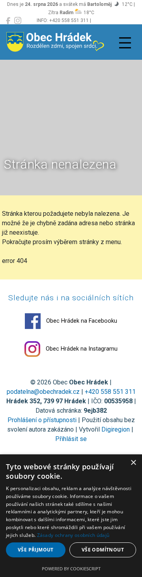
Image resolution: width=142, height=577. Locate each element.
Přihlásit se (71, 439)
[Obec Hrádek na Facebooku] (8, 21)
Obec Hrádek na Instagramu (81, 348)
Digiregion (115, 429)
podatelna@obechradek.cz (43, 391)
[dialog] (71, 515)
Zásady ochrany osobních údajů (73, 535)
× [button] (133, 463)
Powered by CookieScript (71, 568)
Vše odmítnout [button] (103, 549)
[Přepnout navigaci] (125, 42)
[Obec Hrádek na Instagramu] (17, 21)
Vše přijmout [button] (36, 549)
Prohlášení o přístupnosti (42, 420)
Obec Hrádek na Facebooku (81, 321)
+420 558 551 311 (110, 391)
